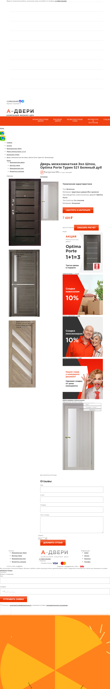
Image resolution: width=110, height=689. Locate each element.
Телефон (43, 505)
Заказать (92, 410)
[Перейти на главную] (20, 113)
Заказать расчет (86, 227)
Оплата (86, 556)
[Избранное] (9, 108)
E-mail (42, 495)
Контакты (87, 558)
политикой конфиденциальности (20, 605)
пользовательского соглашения (57, 605)
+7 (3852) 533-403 (61, 1)
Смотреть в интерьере (78, 210)
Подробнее (44, 177)
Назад (9, 160)
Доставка (87, 562)
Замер (86, 553)
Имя (41, 485)
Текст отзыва (44, 515)
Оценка (40, 535)
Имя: (1, 576)
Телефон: (3, 587)
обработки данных (6, 570)
